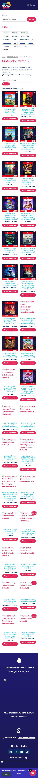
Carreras (14, 33)
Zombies (6, 49)
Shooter (31, 43)
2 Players (6, 33)
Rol (15, 43)
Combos (6, 36)
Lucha (15, 39)
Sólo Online (17, 46)
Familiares (6, 39)
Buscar (4, 15)
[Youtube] (21, 751)
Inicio (3, 57)
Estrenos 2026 (25, 36)
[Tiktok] (27, 751)
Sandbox (22, 43)
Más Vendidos (24, 39)
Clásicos (23, 33)
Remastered (7, 43)
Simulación (6, 46)
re (32, 39)
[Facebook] (10, 751)
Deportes (15, 36)
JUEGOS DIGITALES (12, 57)
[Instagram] (16, 751)
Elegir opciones (10, 119)
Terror (25, 46)
